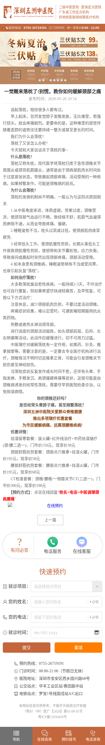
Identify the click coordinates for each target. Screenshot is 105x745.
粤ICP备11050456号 (52, 717)
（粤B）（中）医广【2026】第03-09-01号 (53, 711)
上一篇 (50, 520)
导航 (16, 739)
